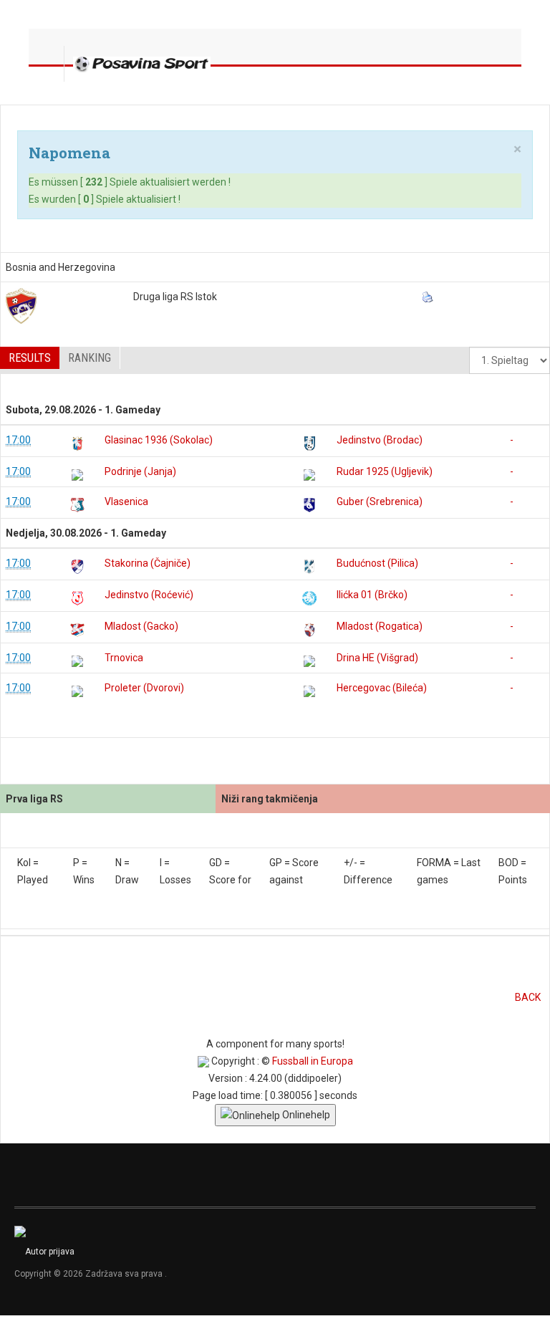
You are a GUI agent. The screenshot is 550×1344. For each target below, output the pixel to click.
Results (30, 358)
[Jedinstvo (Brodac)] (309, 443)
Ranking (89, 358)
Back (528, 997)
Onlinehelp (305, 1114)
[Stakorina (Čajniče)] (77, 567)
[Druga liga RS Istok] (21, 306)
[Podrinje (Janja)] (77, 475)
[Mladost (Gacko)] (77, 630)
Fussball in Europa (312, 1061)
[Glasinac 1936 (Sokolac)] (77, 443)
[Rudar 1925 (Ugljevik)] (309, 475)
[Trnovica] (77, 661)
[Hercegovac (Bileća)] (309, 691)
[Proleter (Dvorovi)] (77, 691)
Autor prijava (49, 1252)
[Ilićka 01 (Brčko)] (309, 598)
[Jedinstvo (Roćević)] (77, 598)
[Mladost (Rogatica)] (309, 630)
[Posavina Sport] (142, 64)
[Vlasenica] (77, 505)
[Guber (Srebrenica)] (309, 505)
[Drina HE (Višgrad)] (309, 661)
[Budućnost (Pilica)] (309, 567)
